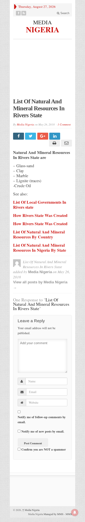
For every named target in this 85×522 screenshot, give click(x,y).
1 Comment (64, 124)
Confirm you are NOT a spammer (43, 449)
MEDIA (42, 22)
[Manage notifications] (74, 512)
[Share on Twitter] (31, 136)
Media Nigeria (25, 124)
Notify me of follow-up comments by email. (42, 419)
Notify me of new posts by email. (42, 431)
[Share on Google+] (43, 136)
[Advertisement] (42, 71)
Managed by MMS (53, 514)
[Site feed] (24, 13)
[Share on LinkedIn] (55, 136)
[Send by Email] (66, 143)
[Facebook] (18, 13)
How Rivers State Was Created (40, 215)
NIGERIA (42, 29)
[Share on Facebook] (19, 136)
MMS (69, 514)
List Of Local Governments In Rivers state (39, 204)
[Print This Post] (54, 143)
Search (64, 13)
